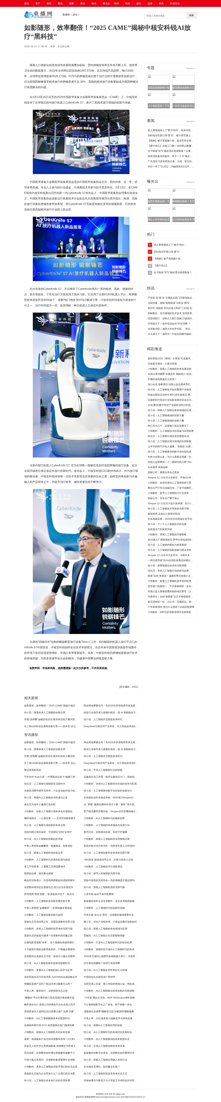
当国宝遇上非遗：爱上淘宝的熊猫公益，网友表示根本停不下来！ (119, 983)
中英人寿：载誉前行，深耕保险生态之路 (46, 990)
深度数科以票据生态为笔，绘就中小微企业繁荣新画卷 (53, 956)
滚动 (75, 14)
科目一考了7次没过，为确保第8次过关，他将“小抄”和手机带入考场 (184, 166)
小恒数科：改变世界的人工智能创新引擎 (169, 482)
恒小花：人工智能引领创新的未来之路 (44, 825)
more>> (190, 68)
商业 (82, 3)
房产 (37, 3)
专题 (151, 68)
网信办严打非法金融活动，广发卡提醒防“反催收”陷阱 (176, 487)
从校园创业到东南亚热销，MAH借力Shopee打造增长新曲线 (116, 797)
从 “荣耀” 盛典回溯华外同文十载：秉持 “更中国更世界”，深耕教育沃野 (121, 804)
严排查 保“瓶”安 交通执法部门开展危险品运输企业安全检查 (179, 297)
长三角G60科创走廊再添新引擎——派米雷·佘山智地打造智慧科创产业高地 (64, 726)
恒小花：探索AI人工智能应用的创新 (103, 1025)
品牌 (150, 3)
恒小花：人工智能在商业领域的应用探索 (169, 441)
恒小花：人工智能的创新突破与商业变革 (169, 550)
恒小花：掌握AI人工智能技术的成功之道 (46, 797)
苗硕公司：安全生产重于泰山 (163, 498)
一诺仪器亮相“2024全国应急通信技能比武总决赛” (174, 560)
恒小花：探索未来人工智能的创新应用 (44, 712)
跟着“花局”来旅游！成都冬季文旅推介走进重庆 (173, 575)
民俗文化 (175, 3)
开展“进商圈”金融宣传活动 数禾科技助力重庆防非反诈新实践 (56, 719)
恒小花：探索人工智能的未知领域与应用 (105, 928)
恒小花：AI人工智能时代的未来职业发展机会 (108, 1032)
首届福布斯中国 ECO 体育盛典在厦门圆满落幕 (49, 1025)
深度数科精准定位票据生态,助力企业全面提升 (48, 887)
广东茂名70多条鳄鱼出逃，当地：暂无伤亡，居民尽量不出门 (180, 161)
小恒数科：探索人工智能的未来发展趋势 (169, 368)
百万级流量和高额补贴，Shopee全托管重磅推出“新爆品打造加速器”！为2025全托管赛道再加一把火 (137, 811)
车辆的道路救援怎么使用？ (162, 379)
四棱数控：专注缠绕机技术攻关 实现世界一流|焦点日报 (177, 313)
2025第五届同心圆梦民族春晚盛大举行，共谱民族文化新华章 (117, 956)
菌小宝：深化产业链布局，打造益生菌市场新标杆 (110, 921)
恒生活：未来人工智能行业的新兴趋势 (168, 570)
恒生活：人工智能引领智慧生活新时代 (44, 783)
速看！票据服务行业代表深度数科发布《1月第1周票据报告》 (57, 1039)
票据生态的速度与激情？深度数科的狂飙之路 (48, 935)
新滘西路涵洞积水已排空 (185, 87)
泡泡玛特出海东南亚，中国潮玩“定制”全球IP (48, 832)
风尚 (161, 3)
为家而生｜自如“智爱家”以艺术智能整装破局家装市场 (176, 596)
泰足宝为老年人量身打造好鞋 (40, 804)
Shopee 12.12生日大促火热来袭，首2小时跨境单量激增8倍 (180, 503)
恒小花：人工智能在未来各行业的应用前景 (47, 1080)
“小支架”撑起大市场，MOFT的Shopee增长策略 (109, 997)
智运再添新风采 (32, 770)
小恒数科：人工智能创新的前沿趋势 (43, 914)
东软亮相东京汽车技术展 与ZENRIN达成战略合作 (50, 977)
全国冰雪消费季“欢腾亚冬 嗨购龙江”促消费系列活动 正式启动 (181, 374)
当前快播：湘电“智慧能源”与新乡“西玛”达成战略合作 (176, 303)
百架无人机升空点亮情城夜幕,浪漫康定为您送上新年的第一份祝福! (60, 1046)
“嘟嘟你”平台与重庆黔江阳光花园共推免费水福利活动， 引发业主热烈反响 (64, 997)
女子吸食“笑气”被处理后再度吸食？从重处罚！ (173, 151)
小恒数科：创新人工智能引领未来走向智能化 (48, 811)
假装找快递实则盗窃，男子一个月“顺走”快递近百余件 (176, 156)
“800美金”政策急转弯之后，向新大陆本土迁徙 (108, 859)
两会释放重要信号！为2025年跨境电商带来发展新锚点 (113, 705)
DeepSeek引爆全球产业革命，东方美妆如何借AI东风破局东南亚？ (119, 726)
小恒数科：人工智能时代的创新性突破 (104, 908)
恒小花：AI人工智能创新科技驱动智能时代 (47, 963)
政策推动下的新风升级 (160, 529)
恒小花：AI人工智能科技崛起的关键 (43, 839)
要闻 (151, 121)
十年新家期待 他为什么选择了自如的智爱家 (171, 607)
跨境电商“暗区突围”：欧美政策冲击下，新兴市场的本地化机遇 (57, 894)
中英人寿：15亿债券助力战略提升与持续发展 (108, 1018)
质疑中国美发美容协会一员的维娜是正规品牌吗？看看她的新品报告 (120, 880)
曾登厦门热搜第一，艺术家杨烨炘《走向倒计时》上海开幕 (179, 586)
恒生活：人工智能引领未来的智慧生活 (168, 436)
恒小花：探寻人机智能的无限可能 (102, 873)
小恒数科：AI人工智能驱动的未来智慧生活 (106, 1039)
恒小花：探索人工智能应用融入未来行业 (105, 1059)
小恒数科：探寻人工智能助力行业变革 (168, 493)
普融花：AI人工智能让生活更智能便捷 (104, 935)
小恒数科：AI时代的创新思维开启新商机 (169, 612)
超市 (138, 3)
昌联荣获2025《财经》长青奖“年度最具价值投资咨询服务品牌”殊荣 (184, 358)
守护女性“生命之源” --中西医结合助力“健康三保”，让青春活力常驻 (59, 776)
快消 (116, 3)
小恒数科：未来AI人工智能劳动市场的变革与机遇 (110, 783)
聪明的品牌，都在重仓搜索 (38, 873)
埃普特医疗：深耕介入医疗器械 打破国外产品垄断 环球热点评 (181, 318)
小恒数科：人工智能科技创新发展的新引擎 (47, 901)
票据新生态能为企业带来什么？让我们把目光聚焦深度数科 (55, 1073)
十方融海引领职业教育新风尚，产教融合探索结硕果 (52, 949)
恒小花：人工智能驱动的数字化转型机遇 (169, 451)
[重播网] (38, 18)
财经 (49, 3)
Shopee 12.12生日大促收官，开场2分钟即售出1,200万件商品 (181, 477)
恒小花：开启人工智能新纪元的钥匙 (103, 770)
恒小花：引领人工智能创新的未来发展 (104, 1046)
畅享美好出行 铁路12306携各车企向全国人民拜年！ (52, 1004)
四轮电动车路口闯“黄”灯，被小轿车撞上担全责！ (174, 135)
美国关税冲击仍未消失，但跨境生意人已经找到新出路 (113, 845)
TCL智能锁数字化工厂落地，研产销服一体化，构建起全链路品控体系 (121, 1004)
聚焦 (60, 3)
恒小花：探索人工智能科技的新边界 (43, 852)
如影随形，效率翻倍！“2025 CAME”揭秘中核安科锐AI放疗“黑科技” (60, 705)
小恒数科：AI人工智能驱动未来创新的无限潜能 (109, 990)
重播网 (66, 14)
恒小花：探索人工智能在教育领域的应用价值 (172, 410)
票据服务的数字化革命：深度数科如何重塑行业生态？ (113, 1052)
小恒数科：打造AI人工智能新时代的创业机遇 (108, 942)
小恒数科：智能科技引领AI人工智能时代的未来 (109, 949)
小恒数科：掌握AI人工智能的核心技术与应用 (48, 970)
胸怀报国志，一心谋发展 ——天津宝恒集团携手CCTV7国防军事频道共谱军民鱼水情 (69, 818)
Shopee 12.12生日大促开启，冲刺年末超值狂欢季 (175, 555)
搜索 (191, 15)
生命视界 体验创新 (158, 467)
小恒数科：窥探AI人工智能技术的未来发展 (47, 1032)
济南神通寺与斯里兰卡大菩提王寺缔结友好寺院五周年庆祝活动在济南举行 (124, 1080)
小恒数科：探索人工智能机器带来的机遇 (169, 581)
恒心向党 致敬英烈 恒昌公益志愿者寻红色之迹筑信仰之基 (179, 384)
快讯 (94, 3)
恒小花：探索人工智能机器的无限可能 (104, 887)
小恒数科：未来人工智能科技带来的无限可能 (48, 928)
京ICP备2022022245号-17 (133, 1097)
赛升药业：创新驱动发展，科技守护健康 (105, 832)
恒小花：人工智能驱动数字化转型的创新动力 (108, 790)
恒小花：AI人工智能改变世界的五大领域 (105, 970)
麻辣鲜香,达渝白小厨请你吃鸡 (164, 513)
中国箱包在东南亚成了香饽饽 (99, 977)
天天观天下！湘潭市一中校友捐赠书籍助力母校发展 (175, 334)
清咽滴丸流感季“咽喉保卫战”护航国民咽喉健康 (109, 1011)
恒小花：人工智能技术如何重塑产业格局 (169, 389)
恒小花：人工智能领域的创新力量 (166, 415)
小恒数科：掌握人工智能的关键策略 (167, 534)
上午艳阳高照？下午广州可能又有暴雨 (168, 105)
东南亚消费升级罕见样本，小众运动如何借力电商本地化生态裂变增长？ (63, 790)
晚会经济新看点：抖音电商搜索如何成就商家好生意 (52, 880)
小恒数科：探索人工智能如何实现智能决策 (107, 839)
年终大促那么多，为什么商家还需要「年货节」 (173, 456)
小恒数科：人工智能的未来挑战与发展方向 (107, 825)
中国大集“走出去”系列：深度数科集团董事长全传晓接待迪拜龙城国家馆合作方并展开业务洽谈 (134, 914)
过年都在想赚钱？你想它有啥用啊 (102, 963)
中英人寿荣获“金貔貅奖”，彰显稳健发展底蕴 (48, 908)
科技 (127, 3)
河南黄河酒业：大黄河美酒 (162, 363)
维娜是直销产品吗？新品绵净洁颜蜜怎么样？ (48, 983)
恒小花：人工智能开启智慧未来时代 (103, 719)
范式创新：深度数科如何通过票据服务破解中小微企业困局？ (56, 1052)
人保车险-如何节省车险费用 (99, 894)
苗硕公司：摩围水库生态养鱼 (163, 472)
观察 (71, 3)
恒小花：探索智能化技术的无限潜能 (167, 565)
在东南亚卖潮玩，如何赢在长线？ (102, 1066)
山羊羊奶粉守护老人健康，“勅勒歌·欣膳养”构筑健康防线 (178, 446)
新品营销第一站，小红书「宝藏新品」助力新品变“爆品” (178, 601)
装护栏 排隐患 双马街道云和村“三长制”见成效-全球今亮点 (179, 308)
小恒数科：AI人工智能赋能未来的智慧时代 (47, 1018)
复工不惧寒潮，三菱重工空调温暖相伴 (44, 866)
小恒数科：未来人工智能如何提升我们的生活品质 (50, 1066)
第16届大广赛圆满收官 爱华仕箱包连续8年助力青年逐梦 (178, 539)
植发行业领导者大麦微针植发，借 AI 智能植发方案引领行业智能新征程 (122, 712)
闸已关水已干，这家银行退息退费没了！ (169, 425)
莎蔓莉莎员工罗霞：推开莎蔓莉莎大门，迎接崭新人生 (113, 776)
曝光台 (106, 3)
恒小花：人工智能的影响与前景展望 (167, 544)
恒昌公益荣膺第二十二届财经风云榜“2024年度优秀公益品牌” (180, 462)
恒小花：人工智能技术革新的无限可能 (168, 508)
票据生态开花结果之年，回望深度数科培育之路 (49, 921)
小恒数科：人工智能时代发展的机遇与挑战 (47, 859)
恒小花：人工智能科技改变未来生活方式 (105, 1073)
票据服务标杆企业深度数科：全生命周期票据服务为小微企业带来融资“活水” (124, 901)
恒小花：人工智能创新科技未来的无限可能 (107, 852)
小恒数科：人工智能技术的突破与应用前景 (171, 431)
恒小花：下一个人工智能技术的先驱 (167, 524)
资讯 (26, 3)
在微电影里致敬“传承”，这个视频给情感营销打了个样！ (54, 942)
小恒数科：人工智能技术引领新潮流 (103, 866)
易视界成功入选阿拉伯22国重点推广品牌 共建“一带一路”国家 (57, 1011)
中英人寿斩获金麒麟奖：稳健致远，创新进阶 (48, 845)
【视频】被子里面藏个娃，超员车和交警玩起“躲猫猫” (176, 140)
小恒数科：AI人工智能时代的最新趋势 (104, 818)
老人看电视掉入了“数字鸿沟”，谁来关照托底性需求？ (176, 130)
